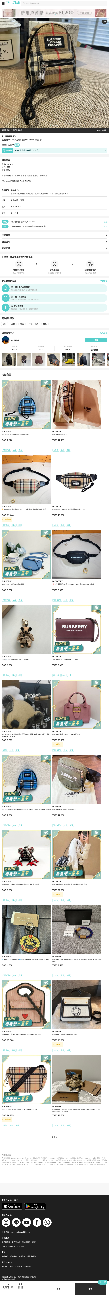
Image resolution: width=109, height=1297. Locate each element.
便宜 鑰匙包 (61, 1165)
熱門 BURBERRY (65, 1162)
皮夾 (34, 1242)
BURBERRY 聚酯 (55, 1160)
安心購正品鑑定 (8, 1267)
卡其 (94, 1158)
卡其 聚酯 (25, 1160)
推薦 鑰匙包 (101, 1165)
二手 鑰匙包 (51, 1165)
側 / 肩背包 (26, 1242)
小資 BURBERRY (51, 1162)
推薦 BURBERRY (93, 1162)
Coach (4, 1246)
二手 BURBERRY (22, 1162)
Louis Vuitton (19, 1246)
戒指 (45, 324)
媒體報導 (27, 1267)
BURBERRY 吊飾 (69, 1160)
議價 (58, 1289)
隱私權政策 (31, 1256)
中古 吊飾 (33, 1165)
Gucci (10, 1246)
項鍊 (22, 324)
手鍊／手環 (33, 324)
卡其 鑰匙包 (43, 1160)
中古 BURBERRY (79, 1162)
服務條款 (22, 1256)
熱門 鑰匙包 (81, 1165)
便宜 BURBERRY (37, 1162)
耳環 (13, 324)
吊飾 (22, 200)
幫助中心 (5, 1256)
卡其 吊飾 (34, 1160)
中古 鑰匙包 (91, 1165)
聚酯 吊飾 (96, 1160)
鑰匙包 (4, 1160)
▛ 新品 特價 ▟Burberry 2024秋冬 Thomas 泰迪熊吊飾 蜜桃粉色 (24, 1158)
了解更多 (103, 281)
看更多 (54, 1137)
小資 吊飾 (16, 1165)
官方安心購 (16, 1242)
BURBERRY (16, 207)
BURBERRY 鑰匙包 (84, 1160)
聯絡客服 (13, 1256)
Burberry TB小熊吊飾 (56, 1158)
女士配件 (14, 200)
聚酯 (98, 1158)
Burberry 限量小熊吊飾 (74, 1158)
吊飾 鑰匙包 (10, 1162)
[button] (15, 348)
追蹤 (96, 340)
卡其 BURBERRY (14, 1160)
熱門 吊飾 (25, 1165)
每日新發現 (6, 1242)
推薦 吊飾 (41, 1165)
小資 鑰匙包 (71, 1165)
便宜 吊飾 (8, 1165)
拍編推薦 (18, 1267)
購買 (90, 1289)
